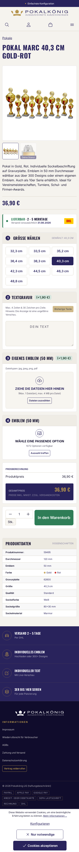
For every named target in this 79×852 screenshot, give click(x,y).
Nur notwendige (42, 834)
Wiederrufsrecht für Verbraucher (20, 737)
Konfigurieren (40, 824)
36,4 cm (16, 261)
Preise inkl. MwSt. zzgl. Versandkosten (34, 495)
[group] (39, 103)
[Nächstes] (68, 103)
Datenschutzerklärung (14, 760)
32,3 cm (16, 251)
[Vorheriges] (10, 103)
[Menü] (72, 24)
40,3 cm (63, 261)
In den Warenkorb (54, 517)
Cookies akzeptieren (43, 846)
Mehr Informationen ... (55, 815)
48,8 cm (16, 281)
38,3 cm (39, 261)
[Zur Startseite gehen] (39, 12)
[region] (39, 103)
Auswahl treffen (40, 453)
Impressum (8, 729)
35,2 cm (63, 251)
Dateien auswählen (39, 400)
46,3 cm (63, 271)
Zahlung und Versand (13, 752)
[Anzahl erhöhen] (28, 514)
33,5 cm (39, 251)
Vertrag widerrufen (14, 768)
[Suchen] (7, 24)
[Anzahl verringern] (10, 514)
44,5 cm (39, 271)
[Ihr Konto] (28, 24)
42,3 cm (16, 271)
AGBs (5, 744)
